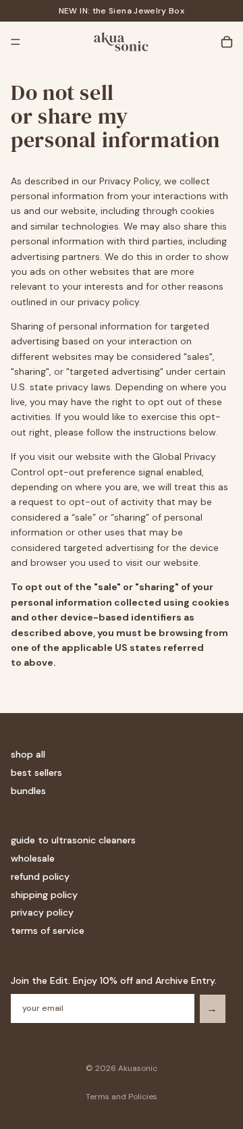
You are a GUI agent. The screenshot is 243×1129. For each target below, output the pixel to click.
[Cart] (227, 42)
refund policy (40, 876)
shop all (28, 754)
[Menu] (15, 41)
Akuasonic (137, 1068)
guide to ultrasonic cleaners (73, 840)
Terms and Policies (121, 1096)
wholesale (33, 858)
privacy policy (42, 912)
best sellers (36, 772)
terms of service (47, 930)
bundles (28, 791)
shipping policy (44, 895)
